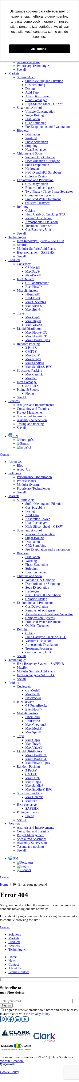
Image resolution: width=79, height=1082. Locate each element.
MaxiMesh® (33, 306)
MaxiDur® (32, 355)
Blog (20, 465)
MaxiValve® (33, 325)
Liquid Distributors (29, 328)
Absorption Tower (37, 96)
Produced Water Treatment (43, 199)
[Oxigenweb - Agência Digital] (7, 1065)
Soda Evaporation (37, 165)
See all (21, 69)
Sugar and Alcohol (29, 107)
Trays (20, 313)
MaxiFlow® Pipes (37, 340)
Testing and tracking (30, 424)
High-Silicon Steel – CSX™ (44, 104)
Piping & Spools (28, 389)
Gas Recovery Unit (38, 229)
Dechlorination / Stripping (42, 161)
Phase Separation (36, 142)
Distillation (32, 119)
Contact (13, 964)
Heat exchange (27, 382)
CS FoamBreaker (36, 283)
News (12, 960)
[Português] (25, 440)
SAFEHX (32, 386)
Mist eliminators (27, 290)
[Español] (24, 447)
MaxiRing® (33, 359)
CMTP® (31, 351)
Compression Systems (40, 195)
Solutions (14, 473)
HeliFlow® (32, 298)
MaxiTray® (33, 321)
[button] (3, 1021)
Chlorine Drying (36, 176)
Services (14, 401)
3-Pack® (31, 347)
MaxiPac (31, 378)
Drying (30, 88)
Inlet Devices (25, 279)
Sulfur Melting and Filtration (44, 81)
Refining (22, 206)
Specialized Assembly (31, 416)
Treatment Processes (38, 226)
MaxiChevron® (35, 302)
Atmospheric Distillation (41, 222)
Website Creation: (12, 1061)
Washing (31, 138)
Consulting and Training (33, 408)
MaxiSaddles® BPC (38, 366)
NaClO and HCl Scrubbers (43, 172)
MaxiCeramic (34, 374)
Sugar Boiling (34, 115)
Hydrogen (32, 168)
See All (22, 397)
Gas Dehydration (36, 184)
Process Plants (26, 481)
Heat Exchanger (36, 100)
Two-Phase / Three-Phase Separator (49, 191)
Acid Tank (32, 92)
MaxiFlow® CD (36, 336)
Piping (29, 393)
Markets (13, 73)
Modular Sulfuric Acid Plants (36, 248)
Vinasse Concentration (40, 111)
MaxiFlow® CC (36, 332)
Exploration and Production (35, 180)
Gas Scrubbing (35, 85)
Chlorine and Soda (29, 153)
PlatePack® (33, 275)
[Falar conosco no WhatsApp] (3, 1080)
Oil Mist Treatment (37, 203)
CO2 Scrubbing (35, 123)
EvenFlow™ (34, 286)
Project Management (30, 412)
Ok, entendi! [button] (39, 48)
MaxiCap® (32, 317)
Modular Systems (28, 62)
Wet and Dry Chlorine (40, 157)
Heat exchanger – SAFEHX (36, 252)
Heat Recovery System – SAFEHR (40, 241)
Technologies (17, 237)
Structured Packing (29, 370)
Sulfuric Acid (26, 77)
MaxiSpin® (33, 309)
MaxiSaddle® (34, 363)
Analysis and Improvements (35, 405)
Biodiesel (23, 130)
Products (14, 260)
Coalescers (24, 264)
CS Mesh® (32, 267)
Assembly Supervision (32, 420)
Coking (30, 210)
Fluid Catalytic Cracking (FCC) (46, 214)
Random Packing (28, 344)
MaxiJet (22, 245)
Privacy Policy (40, 1014)
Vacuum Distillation (38, 218)
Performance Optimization (34, 477)
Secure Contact (18, 972)
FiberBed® (32, 294)
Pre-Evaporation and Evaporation (47, 126)
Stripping (31, 146)
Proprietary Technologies (33, 66)
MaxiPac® (32, 271)
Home (4, 884)
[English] (23, 443)
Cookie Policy (9, 1072)
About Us (14, 462)
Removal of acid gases (40, 187)
